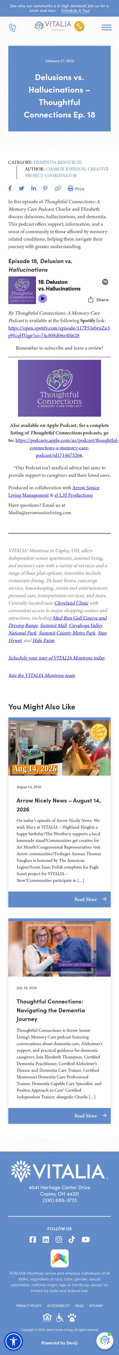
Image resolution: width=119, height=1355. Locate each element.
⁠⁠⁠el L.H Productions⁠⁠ (74, 495)
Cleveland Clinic (71, 603)
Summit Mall (53, 625)
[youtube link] (86, 1240)
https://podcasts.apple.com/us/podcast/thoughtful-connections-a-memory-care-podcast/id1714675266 (67, 448)
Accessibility (58, 1305)
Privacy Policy (29, 1305)
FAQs (79, 1305)
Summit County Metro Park (67, 633)
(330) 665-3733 (60, 1200)
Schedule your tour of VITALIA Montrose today (56, 657)
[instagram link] (59, 1240)
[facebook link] (33, 1240)
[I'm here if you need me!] (104, 1340)
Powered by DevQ (59, 1342)
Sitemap (96, 1305)
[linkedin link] (46, 1240)
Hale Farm (43, 640)
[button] (14, 1341)
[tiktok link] (72, 1240)
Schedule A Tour (75, 10)
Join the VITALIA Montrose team (41, 675)
